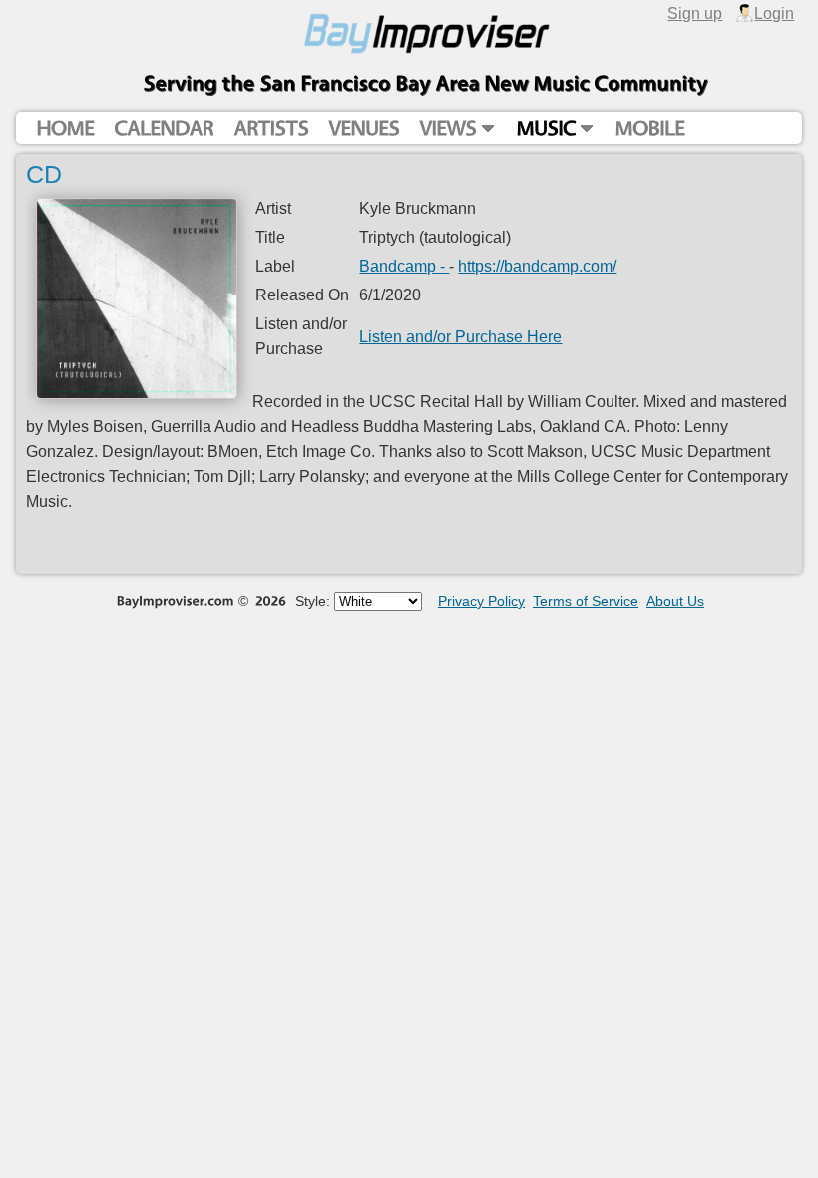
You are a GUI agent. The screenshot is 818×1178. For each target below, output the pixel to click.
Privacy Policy (481, 601)
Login (774, 13)
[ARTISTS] (270, 128)
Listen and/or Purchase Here (460, 336)
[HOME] (65, 128)
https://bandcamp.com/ (537, 266)
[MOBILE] (649, 128)
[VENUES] (363, 128)
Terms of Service (585, 601)
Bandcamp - (404, 266)
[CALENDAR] (163, 128)
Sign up (694, 13)
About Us (675, 601)
